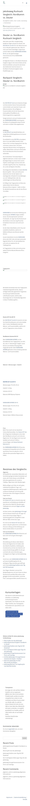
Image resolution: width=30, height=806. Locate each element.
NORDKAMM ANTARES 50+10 (10, 402)
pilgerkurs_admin (9, 20)
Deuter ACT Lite (22, 432)
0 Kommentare (7, 22)
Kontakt (25, 799)
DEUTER (16, 139)
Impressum (9, 797)
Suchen (24, 738)
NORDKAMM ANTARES (11, 120)
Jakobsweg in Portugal (21, 511)
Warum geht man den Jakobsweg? (13, 640)
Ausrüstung (24, 20)
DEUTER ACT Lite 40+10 (9, 45)
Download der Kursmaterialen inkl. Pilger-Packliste (14, 614)
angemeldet (11, 729)
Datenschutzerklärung (20, 797)
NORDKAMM (6, 212)
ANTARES (13, 214)
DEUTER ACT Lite (9, 103)
